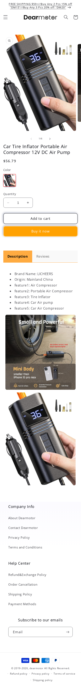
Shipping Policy (20, 594)
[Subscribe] (67, 632)
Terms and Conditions (25, 547)
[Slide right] (49, 138)
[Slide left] (31, 138)
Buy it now (40, 231)
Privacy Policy (19, 537)
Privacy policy (40, 673)
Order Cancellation (22, 584)
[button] (5, 17)
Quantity (9, 194)
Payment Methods (22, 604)
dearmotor (36, 668)
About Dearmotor (21, 518)
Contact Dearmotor (23, 528)
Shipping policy (42, 680)
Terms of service (64, 673)
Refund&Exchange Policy (27, 575)
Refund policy (18, 673)
